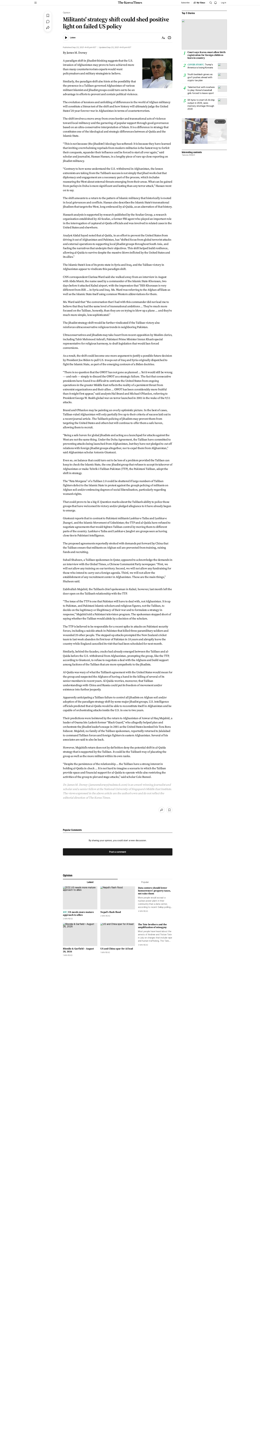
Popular (145, 882)
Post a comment (117, 852)
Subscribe (185, 3)
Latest (90, 882)
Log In (223, 3)
